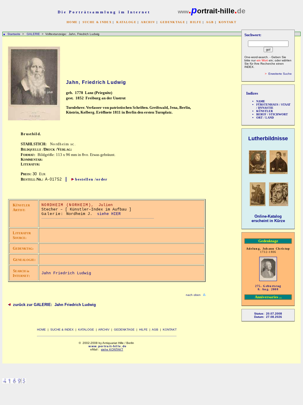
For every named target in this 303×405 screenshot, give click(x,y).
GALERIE (34, 34)
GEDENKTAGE (172, 22)
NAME (260, 101)
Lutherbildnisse (268, 138)
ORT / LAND (265, 117)
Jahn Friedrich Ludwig (66, 273)
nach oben (193, 294)
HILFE (196, 22)
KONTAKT (227, 22)
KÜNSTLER (264, 111)
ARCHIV (148, 22)
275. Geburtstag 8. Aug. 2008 (268, 287)
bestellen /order (91, 179)
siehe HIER (109, 214)
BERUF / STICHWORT (272, 114)
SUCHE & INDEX (97, 22)
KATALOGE (126, 22)
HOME (72, 22)
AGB (210, 22)
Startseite (13, 34)
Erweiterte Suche (280, 73)
